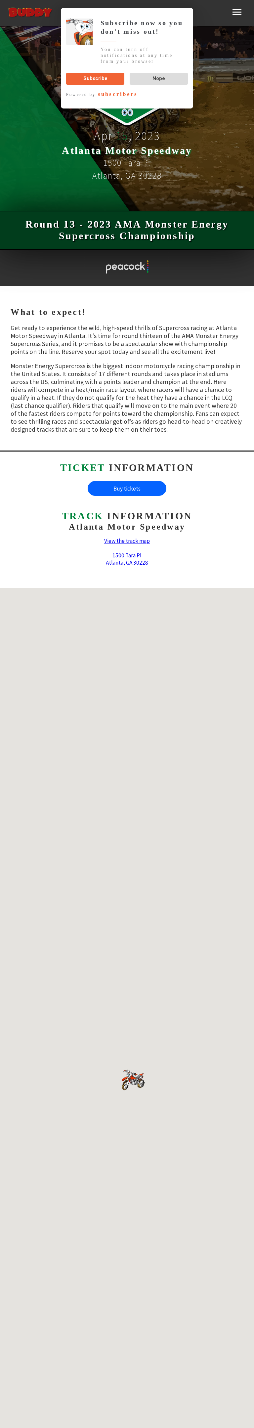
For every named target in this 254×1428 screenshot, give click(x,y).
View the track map (127, 540)
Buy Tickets (127, 488)
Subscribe (95, 72)
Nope (158, 72)
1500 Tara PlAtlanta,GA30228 (127, 559)
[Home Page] (36, 13)
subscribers (113, 88)
